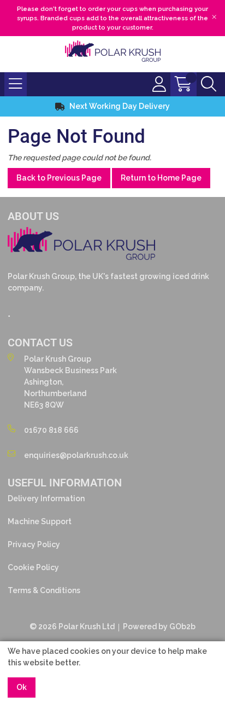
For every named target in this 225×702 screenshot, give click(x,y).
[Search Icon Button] (209, 84)
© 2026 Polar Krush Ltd (72, 626)
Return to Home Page (161, 177)
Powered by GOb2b (159, 626)
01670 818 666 (51, 430)
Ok (21, 687)
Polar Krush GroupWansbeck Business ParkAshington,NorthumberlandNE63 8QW (70, 382)
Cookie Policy (33, 567)
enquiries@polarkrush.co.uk (76, 455)
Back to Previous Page (59, 177)
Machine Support (40, 521)
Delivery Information (46, 498)
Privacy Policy (34, 544)
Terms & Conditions (44, 590)
